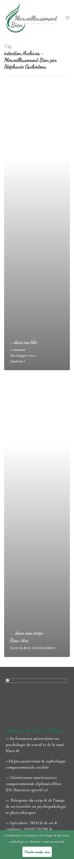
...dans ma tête (23, 342)
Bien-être (19, 640)
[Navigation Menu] (67, 18)
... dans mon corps (26, 632)
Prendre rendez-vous (37, 852)
